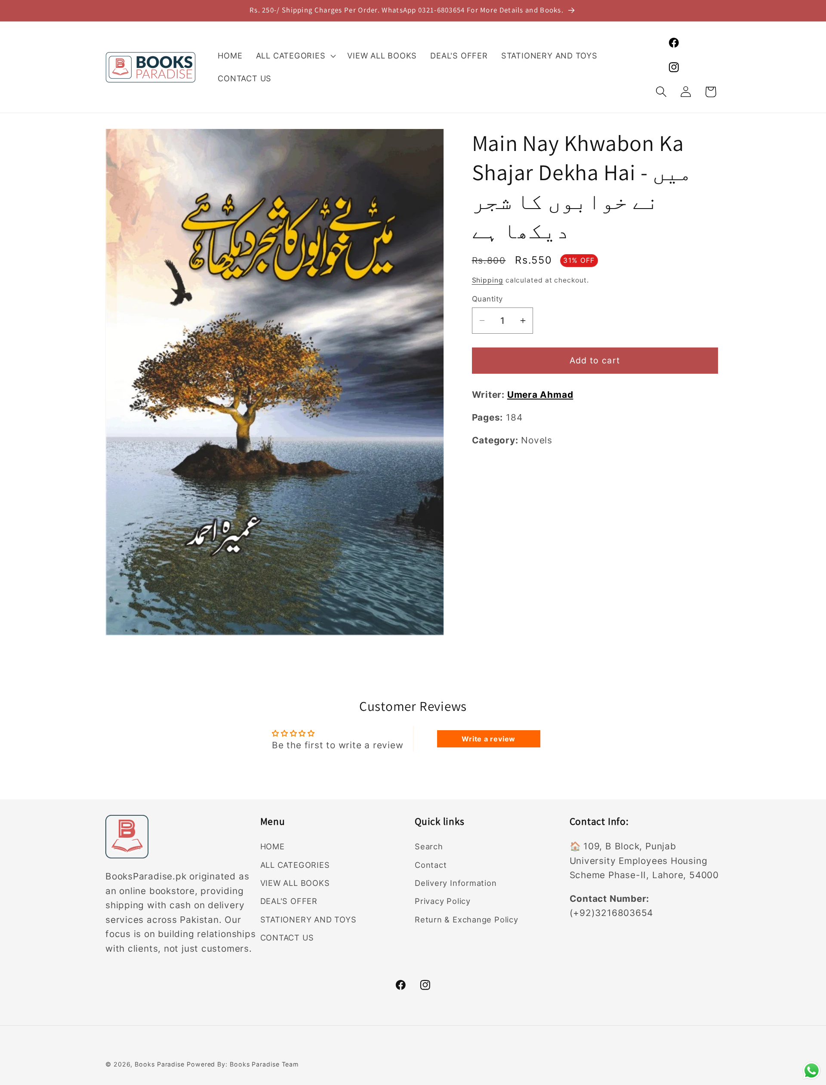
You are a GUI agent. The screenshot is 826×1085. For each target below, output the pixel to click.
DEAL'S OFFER (288, 901)
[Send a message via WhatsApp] (811, 1070)
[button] (295, 56)
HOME (272, 846)
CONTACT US (287, 938)
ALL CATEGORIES (295, 865)
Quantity (487, 299)
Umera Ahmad (540, 394)
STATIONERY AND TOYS (308, 919)
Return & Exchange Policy (466, 919)
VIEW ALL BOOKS (295, 883)
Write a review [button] (488, 738)
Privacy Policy (443, 901)
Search (429, 846)
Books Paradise (160, 1064)
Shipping (487, 280)
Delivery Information (456, 883)
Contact (431, 865)
